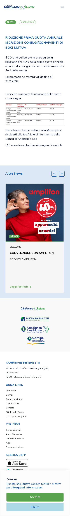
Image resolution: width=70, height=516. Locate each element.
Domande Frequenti (16, 416)
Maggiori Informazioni (27, 487)
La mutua (11, 390)
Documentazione (15, 447)
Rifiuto (35, 507)
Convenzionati (13, 430)
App (8, 442)
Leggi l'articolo (19, 286)
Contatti (10, 407)
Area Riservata (14, 434)
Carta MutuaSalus (15, 438)
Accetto (35, 497)
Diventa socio (13, 403)
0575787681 (12, 372)
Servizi (9, 394)
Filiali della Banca (15, 412)
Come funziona (14, 399)
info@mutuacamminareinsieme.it (23, 377)
